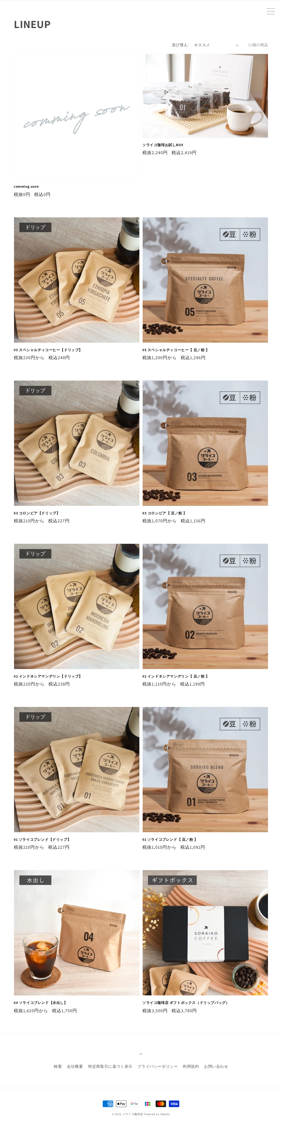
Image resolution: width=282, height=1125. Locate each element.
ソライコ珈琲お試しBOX (162, 145)
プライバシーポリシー (157, 1066)
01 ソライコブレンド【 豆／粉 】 (170, 839)
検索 (58, 1066)
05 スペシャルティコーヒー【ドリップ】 (48, 350)
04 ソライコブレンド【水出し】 (41, 1002)
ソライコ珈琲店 (133, 1114)
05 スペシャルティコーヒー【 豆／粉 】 (176, 350)
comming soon (26, 186)
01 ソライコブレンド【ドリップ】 (42, 839)
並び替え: (180, 44)
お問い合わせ (216, 1066)
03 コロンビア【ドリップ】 (37, 513)
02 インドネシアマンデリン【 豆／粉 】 (176, 676)
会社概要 (75, 1066)
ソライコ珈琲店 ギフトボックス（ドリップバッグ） (185, 1002)
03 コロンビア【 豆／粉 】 (164, 513)
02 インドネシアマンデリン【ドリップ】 (48, 676)
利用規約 (191, 1066)
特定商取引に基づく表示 (110, 1066)
